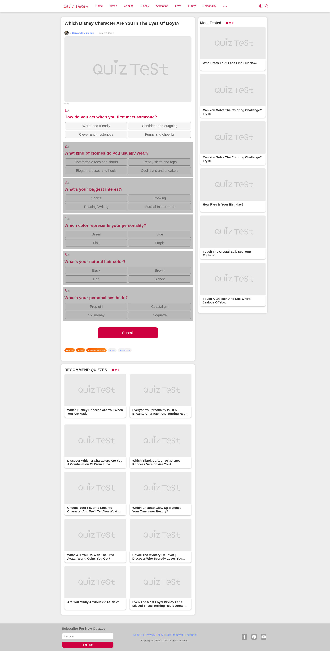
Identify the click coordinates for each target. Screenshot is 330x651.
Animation (162, 5)
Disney (144, 5)
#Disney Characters (96, 350)
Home (99, 5)
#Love (112, 350)
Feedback (191, 634)
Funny (192, 5)
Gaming (129, 5)
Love (178, 5)
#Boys (80, 350)
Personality (209, 5)
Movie (113, 5)
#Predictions (125, 350)
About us (138, 634)
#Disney (69, 350)
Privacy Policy (154, 634)
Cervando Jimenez (83, 33)
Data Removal (174, 634)
